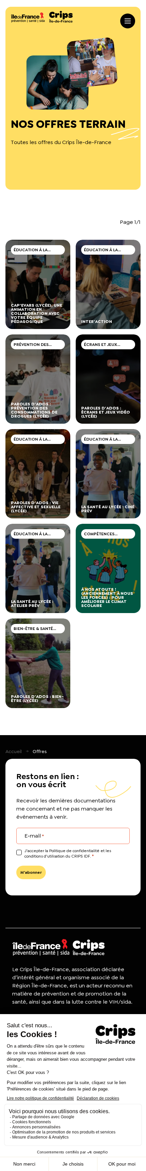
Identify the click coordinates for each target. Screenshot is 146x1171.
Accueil (13, 751)
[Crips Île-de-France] (42, 17)
